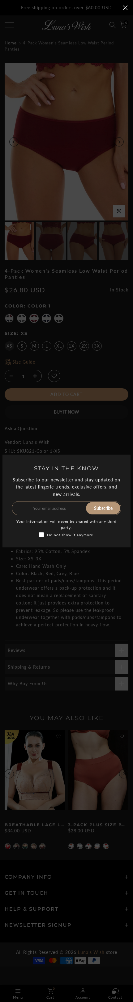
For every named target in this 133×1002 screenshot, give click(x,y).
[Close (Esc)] (125, 7)
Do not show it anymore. (70, 535)
